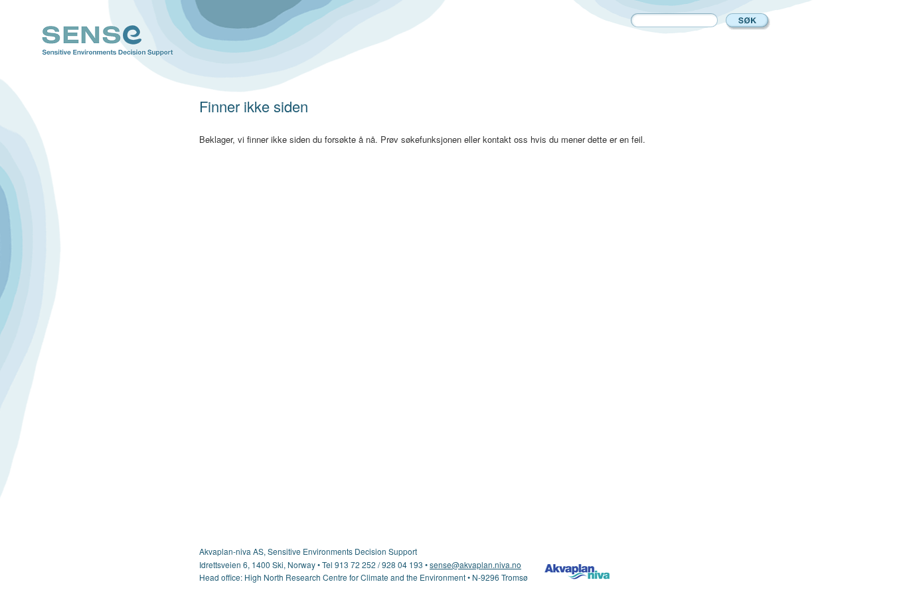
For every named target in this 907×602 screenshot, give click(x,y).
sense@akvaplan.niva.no (475, 564)
